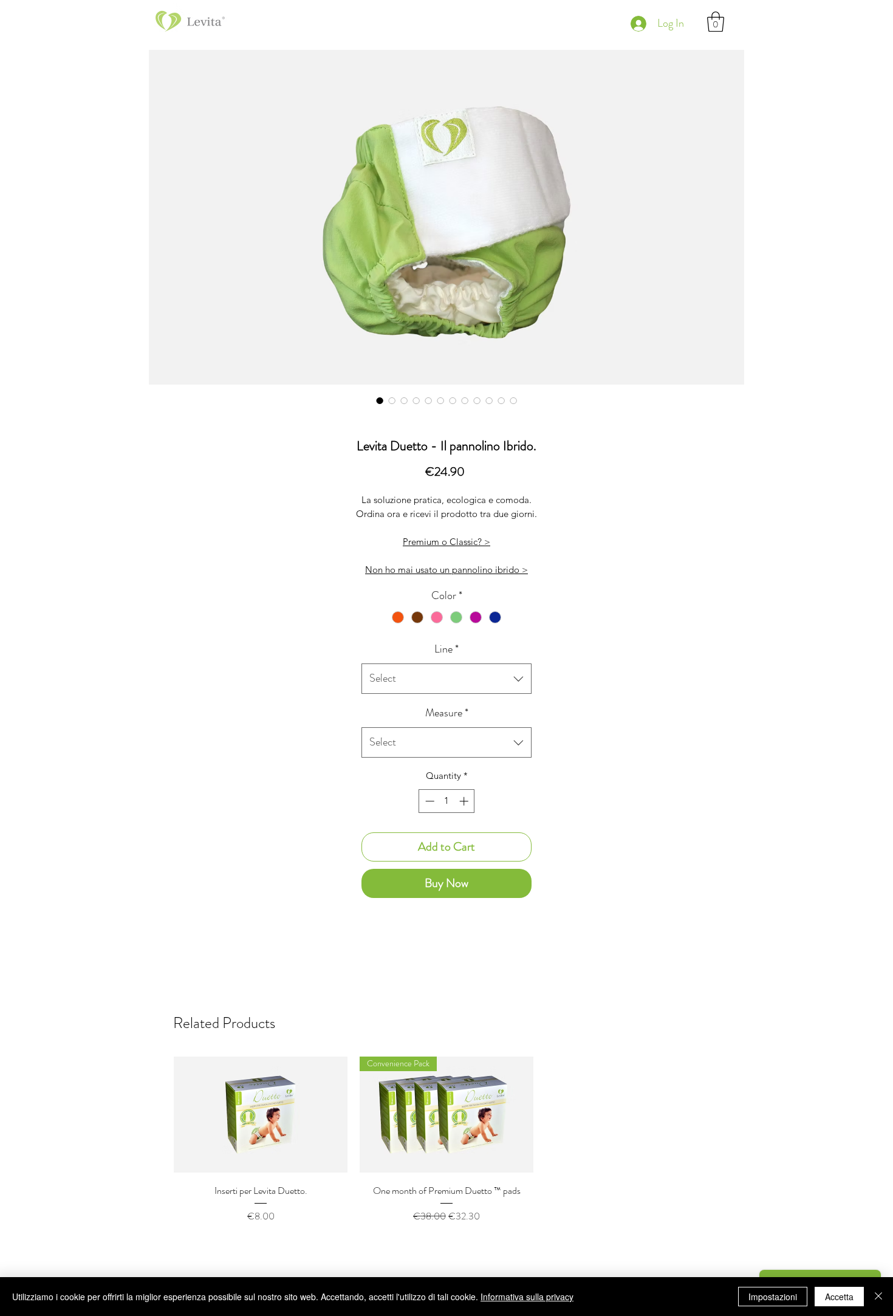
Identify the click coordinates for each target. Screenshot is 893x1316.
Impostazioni (772, 1296)
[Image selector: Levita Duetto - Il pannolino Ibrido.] (380, 400)
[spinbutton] (447, 801)
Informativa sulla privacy (527, 1296)
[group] (446, 1156)
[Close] (878, 1296)
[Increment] (465, 801)
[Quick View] (260, 1115)
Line (446, 649)
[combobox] (446, 678)
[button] (715, 22)
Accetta (839, 1296)
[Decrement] (428, 801)
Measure (446, 713)
